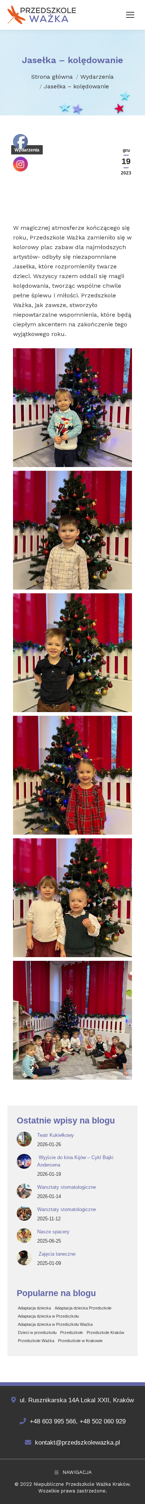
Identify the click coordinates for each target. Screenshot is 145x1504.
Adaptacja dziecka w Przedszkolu (48, 1316)
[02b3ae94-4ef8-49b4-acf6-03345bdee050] (72, 1020)
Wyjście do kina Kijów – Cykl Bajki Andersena (75, 1161)
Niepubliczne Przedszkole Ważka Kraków (81, 1484)
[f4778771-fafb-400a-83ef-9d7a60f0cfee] (72, 530)
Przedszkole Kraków (105, 1332)
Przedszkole (71, 1332)
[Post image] (24, 1139)
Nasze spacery (53, 1231)
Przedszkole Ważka (36, 1340)
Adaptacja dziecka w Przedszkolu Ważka (55, 1324)
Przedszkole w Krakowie (80, 1340)
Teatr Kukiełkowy (55, 1135)
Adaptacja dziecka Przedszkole (83, 1308)
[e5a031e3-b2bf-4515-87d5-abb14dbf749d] (72, 407)
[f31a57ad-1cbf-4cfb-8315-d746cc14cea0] (72, 652)
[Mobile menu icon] (130, 14)
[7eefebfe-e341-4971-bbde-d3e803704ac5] (72, 775)
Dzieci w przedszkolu (37, 1332)
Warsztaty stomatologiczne (66, 1187)
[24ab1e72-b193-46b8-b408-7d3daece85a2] (72, 897)
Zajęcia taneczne (56, 1254)
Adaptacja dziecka (34, 1308)
